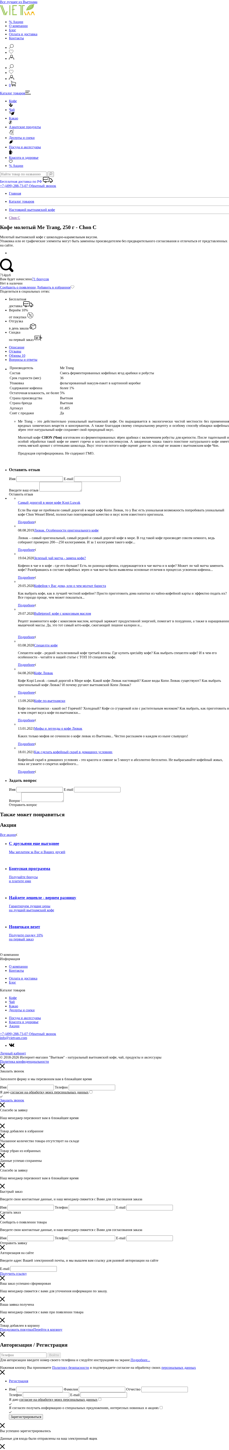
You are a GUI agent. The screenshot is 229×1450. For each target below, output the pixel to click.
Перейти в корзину (47, 1329)
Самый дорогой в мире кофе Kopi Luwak (49, 502)
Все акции (8, 835)
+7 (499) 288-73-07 (14, 186)
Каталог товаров (12, 93)
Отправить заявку (13, 1243)
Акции (16, 166)
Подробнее (26, 522)
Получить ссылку (13, 1274)
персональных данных (178, 1367)
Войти (54, 1355)
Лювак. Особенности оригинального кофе (66, 530)
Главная (15, 193)
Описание (16, 347)
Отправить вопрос (23, 805)
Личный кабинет (13, 1053)
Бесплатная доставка (17, 302)
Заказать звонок (12, 1100)
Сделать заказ (10, 1212)
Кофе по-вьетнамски (49, 701)
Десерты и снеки (22, 138)
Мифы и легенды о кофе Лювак (58, 728)
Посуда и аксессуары (25, 147)
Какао (13, 118)
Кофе (13, 101)
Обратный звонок (42, 186)
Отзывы (15, 351)
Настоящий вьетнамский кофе (32, 210)
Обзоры (17, 355)
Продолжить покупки (16, 1329)
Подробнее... (140, 1360)
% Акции (16, 22)
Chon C (14, 218)
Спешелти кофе (46, 645)
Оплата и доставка (23, 34)
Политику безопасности (70, 1367)
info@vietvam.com (13, 1038)
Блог (12, 30)
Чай (12, 110)
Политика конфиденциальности (24, 1061)
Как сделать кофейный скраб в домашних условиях (73, 752)
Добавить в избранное (54, 287)
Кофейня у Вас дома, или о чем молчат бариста (70, 586)
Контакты (16, 38)
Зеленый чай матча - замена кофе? (60, 558)
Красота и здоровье (23, 157)
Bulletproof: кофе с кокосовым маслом (62, 613)
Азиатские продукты (25, 127)
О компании (18, 26)
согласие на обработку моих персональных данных (49, 1092)
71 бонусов (40, 279)
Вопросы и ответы (23, 359)
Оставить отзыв (21, 494)
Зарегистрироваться (26, 1417)
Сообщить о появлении (18, 287)
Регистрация (18, 1381)
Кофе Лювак (43, 673)
